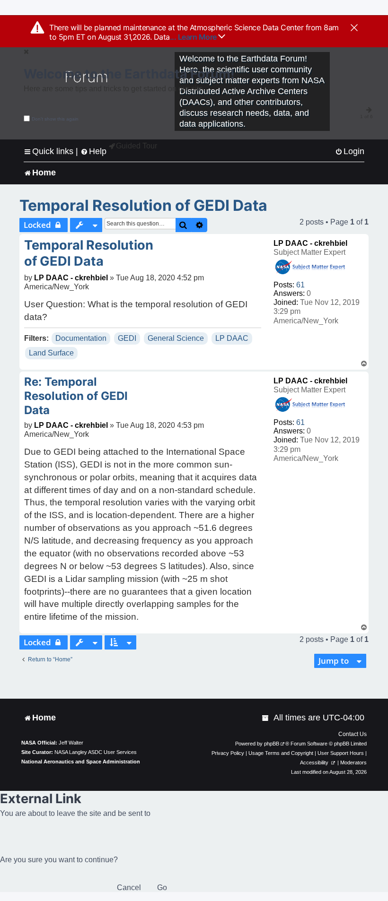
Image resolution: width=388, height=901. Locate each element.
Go (162, 888)
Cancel (129, 888)
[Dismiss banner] (354, 28)
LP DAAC (231, 338)
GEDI (127, 338)
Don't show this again (55, 118)
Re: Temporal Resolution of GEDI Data (76, 396)
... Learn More (194, 37)
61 (300, 285)
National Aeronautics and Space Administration (80, 761)
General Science (176, 338)
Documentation (80, 338)
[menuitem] (349, 151)
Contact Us (352, 734)
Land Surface (51, 353)
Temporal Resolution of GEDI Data (143, 205)
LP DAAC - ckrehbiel (310, 243)
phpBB (271, 743)
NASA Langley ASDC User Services (95, 752)
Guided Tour (136, 146)
